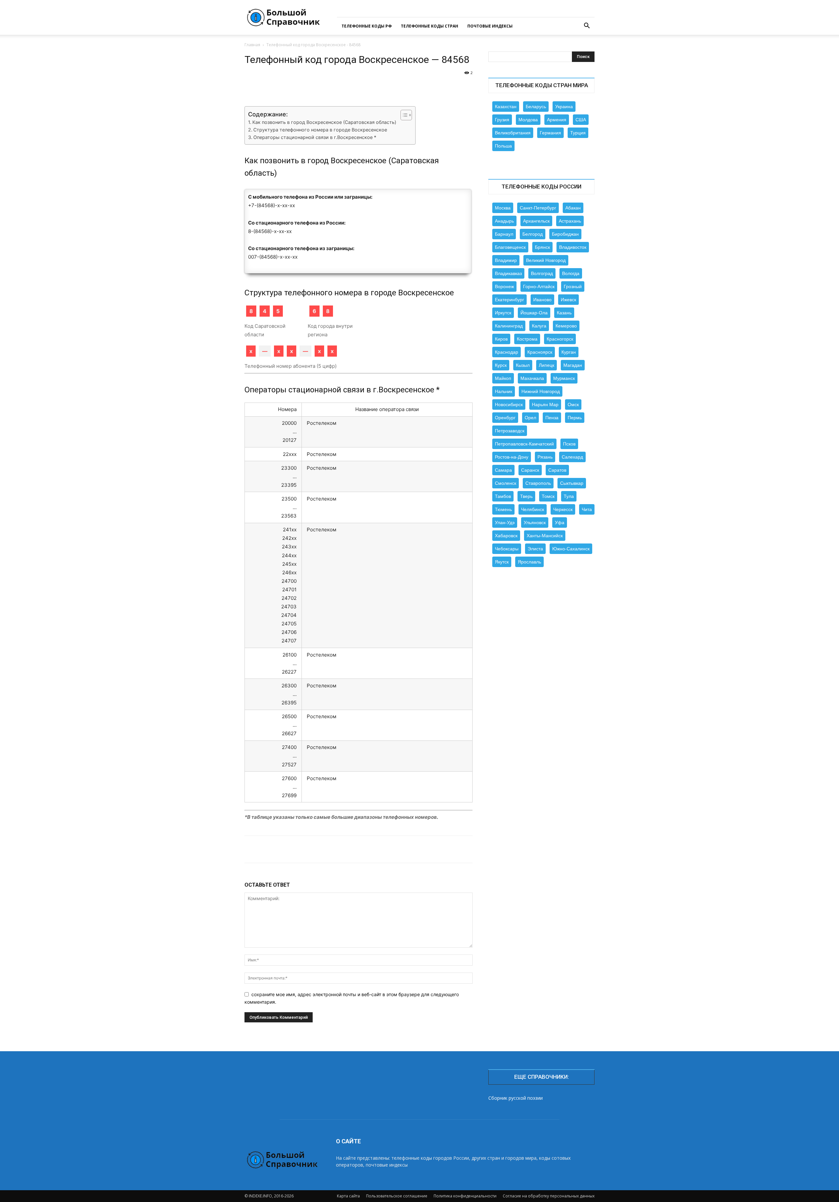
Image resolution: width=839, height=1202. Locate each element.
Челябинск (532, 509)
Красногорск (560, 339)
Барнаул (504, 234)
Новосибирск (509, 404)
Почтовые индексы (490, 26)
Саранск (530, 470)
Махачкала (532, 378)
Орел (530, 417)
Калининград (509, 325)
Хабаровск (506, 535)
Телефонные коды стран (429, 26)
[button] (587, 26)
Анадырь (504, 221)
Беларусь (536, 106)
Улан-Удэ (505, 522)
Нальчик (503, 391)
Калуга (539, 325)
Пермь (575, 417)
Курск (501, 365)
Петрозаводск (509, 430)
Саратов (557, 470)
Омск (573, 404)
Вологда (570, 273)
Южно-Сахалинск (571, 548)
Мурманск (564, 378)
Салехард (572, 457)
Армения (556, 119)
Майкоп (503, 378)
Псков (569, 443)
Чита (587, 509)
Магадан (572, 365)
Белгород (532, 234)
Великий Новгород (546, 260)
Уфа (559, 522)
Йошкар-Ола (534, 312)
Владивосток (572, 247)
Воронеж (504, 286)
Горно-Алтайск (539, 286)
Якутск (502, 561)
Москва (503, 207)
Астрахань (570, 221)
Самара (503, 470)
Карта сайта (348, 1196)
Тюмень (503, 509)
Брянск (542, 247)
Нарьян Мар (545, 404)
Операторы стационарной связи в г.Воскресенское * (314, 137)
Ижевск (568, 299)
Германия (550, 132)
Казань (564, 312)
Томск (548, 496)
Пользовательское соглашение (396, 1196)
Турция (578, 132)
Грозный (573, 286)
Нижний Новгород (540, 391)
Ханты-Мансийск (545, 535)
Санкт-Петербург (538, 207)
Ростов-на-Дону (511, 457)
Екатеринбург (509, 299)
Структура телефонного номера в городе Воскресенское (320, 129)
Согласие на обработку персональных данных (549, 1196)
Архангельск (536, 221)
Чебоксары (506, 548)
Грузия (502, 119)
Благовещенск (510, 247)
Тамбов (503, 496)
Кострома (527, 339)
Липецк (546, 365)
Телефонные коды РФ (366, 26)
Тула (569, 496)
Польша (503, 145)
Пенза (551, 417)
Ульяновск (535, 522)
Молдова (528, 119)
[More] (458, 87)
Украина (564, 106)
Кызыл (523, 365)
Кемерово (566, 325)
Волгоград (542, 273)
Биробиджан (565, 234)
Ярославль (529, 561)
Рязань (545, 457)
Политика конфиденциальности (465, 1196)
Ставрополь (538, 483)
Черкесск (563, 509)
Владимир (506, 260)
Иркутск (503, 312)
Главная (252, 45)
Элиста (535, 548)
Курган (568, 352)
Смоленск (505, 483)
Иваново (542, 299)
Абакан (573, 207)
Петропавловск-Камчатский (524, 443)
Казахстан (506, 106)
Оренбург (505, 417)
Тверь (526, 496)
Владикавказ (508, 273)
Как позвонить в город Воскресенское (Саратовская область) (324, 122)
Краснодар (506, 352)
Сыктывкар (571, 483)
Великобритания (513, 132)
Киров (501, 339)
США (581, 119)
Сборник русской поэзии (515, 1098)
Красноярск (539, 352)
